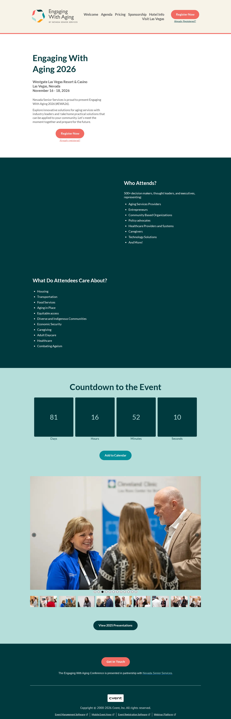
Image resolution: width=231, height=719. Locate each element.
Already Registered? (185, 21)
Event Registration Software (132, 714)
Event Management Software (70, 714)
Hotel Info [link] (156, 14)
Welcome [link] (91, 14)
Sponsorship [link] (137, 14)
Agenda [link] (106, 14)
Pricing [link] (120, 14)
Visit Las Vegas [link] (153, 19)
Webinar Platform (163, 714)
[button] (34, 535)
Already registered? (70, 140)
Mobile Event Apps (101, 714)
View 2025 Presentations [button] (115, 625)
